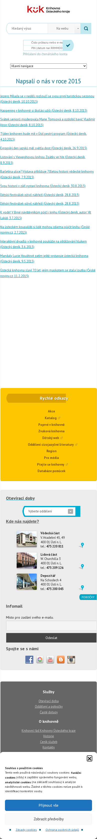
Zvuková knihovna (51, 431)
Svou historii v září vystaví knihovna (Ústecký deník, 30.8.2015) (43, 186)
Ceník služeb (48, 742)
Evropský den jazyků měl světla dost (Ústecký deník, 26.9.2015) (43, 148)
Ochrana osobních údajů (62, 830)
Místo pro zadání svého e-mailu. (30, 617)
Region (51, 451)
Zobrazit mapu (81, 545)
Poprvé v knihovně (51, 425)
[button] (89, 758)
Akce (51, 411)
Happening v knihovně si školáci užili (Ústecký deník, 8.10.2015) (43, 110)
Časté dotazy (49, 712)
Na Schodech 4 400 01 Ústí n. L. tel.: (52, 582)
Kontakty (49, 747)
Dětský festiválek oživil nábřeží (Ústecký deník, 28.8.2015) (39, 195)
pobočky (88, 597)
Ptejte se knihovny (50, 464)
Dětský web (50, 438)
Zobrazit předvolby (49, 819)
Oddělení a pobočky (49, 706)
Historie (48, 736)
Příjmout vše (48, 805)
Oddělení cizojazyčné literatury (51, 445)
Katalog (50, 418)
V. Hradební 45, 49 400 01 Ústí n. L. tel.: (53, 539)
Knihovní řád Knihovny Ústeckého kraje (49, 731)
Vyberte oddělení (40, 511)
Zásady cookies (26, 830)
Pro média (51, 458)
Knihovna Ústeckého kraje (48, 9)
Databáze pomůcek (51, 471)
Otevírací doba (49, 701)
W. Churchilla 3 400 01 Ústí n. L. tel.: (52, 561)
